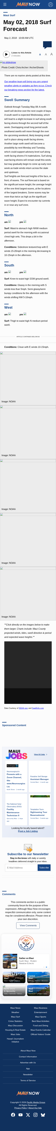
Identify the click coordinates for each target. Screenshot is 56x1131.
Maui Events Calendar (41, 1030)
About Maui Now (28, 1051)
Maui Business (40, 1008)
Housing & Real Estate (15, 1030)
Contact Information (28, 1056)
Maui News (15, 1008)
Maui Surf (9, 15)
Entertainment (40, 1012)
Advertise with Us (28, 1062)
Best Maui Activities (40, 1021)
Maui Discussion (15, 1025)
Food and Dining (40, 1025)
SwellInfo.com (38, 708)
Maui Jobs (15, 1034)
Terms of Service (28, 1080)
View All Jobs (39, 755)
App (28, 1068)
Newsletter (28, 1074)
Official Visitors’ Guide (40, 1034)
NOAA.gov (23, 708)
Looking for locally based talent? (27, 829)
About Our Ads (35, 1108)
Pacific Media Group (36, 1102)
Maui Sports (40, 1017)
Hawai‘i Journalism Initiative (15, 1040)
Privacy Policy (20, 1108)
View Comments (28, 925)
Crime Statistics (15, 1021)
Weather (15, 1012)
